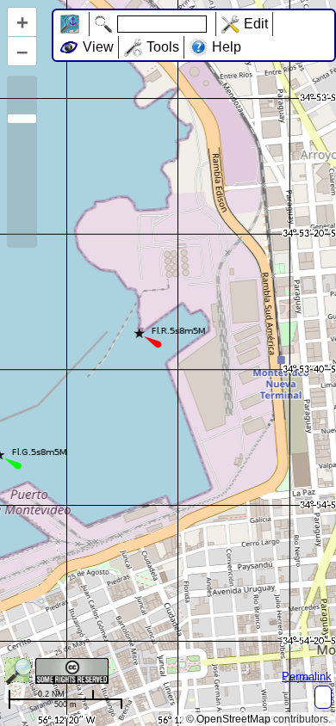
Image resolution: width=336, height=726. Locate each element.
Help (226, 47)
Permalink (307, 676)
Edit (256, 23)
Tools (162, 47)
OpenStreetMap (233, 719)
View (98, 47)
